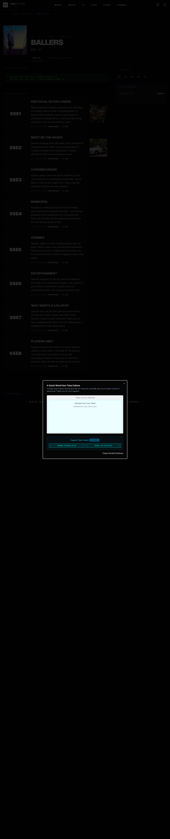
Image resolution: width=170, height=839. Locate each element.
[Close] (124, 383)
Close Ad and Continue (113, 453)
